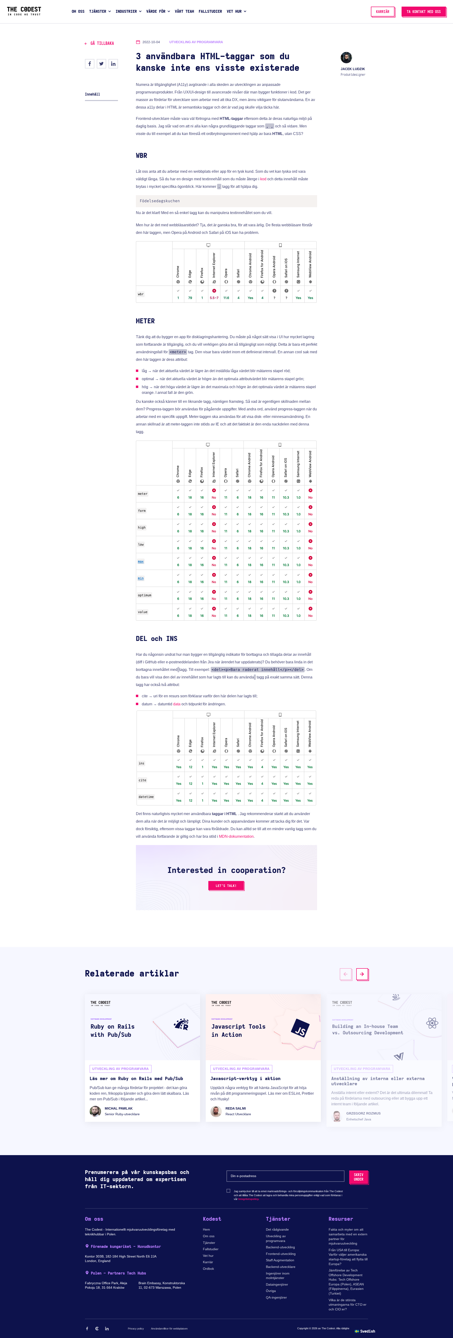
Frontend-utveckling (281, 1254)
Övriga (271, 1291)
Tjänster (209, 1243)
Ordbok (208, 1269)
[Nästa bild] (362, 974)
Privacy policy (136, 1328)
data (176, 704)
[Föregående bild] (346, 974)
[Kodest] (24, 14)
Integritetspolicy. (248, 1199)
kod (263, 179)
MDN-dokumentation (236, 836)
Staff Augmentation (280, 1260)
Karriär (208, 1262)
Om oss (208, 1236)
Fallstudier (210, 1249)
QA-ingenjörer (276, 1297)
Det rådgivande (277, 1229)
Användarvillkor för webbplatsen (169, 1328)
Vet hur (208, 1256)
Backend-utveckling (280, 1247)
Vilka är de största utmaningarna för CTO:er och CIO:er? (347, 1304)
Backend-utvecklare (280, 1267)
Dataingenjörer (277, 1284)
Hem (206, 1229)
